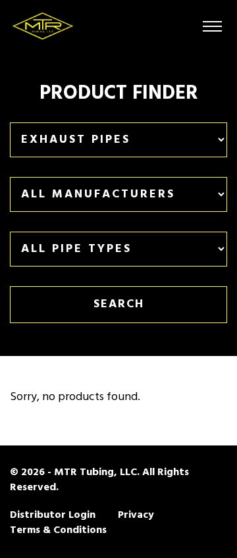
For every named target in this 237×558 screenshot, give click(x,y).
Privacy (136, 515)
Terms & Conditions (58, 530)
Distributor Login (52, 515)
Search (118, 304)
